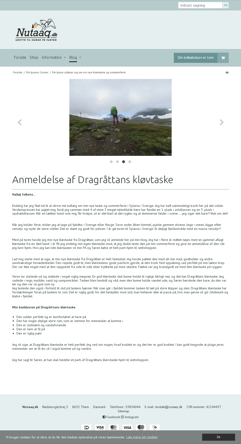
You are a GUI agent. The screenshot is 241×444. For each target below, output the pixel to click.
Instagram (131, 417)
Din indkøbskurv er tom (196, 57)
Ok (218, 437)
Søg (225, 5)
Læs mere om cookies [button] (142, 437)
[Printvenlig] (227, 72)
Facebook (112, 417)
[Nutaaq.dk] (120, 29)
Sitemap (123, 411)
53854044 (133, 407)
